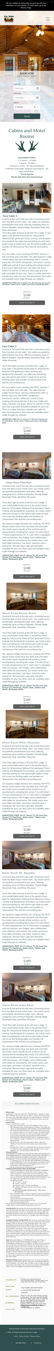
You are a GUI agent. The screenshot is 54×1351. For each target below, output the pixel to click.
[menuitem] (15, 1336)
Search (27, 116)
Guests (16, 103)
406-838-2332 (21, 1343)
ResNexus (41, 1329)
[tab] (27, 1103)
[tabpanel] (27, 1214)
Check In (17, 84)
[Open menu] (48, 19)
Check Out (17, 93)
